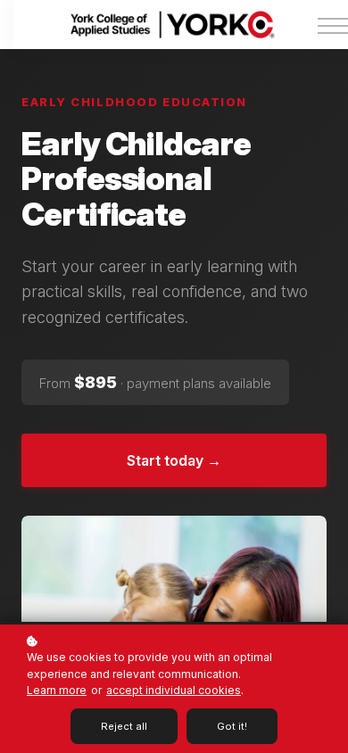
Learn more (57, 690)
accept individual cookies (173, 690)
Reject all (124, 726)
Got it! (232, 726)
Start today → (174, 460)
